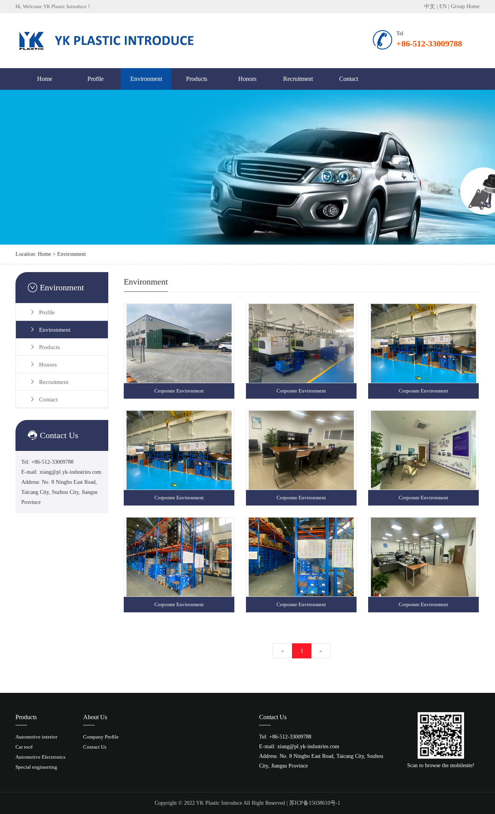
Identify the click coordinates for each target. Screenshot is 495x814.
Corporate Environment (179, 391)
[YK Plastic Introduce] (108, 40)
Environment (146, 78)
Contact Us (94, 747)
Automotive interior (36, 737)
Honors (247, 78)
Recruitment (298, 78)
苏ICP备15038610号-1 (314, 803)
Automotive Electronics (40, 757)
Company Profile (101, 737)
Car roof (23, 747)
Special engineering (36, 767)
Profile (95, 78)
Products (196, 78)
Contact (348, 78)
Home (44, 78)
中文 (429, 6)
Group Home (465, 6)
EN (443, 6)
